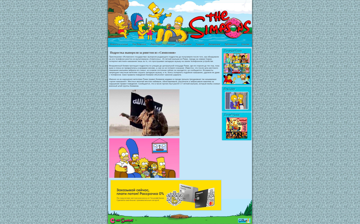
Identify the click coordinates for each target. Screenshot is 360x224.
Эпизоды (170, 44)
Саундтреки (186, 44)
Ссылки (245, 44)
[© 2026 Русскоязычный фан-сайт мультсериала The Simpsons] (121, 223)
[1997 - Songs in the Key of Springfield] (237, 138)
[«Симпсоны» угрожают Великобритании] (236, 73)
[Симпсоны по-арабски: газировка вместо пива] (236, 63)
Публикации (231, 44)
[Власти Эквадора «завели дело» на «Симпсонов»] (236, 83)
